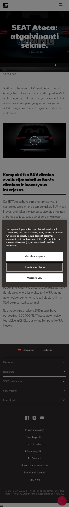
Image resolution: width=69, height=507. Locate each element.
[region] (34, 253)
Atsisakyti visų (34, 278)
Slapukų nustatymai (34, 267)
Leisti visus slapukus (34, 256)
